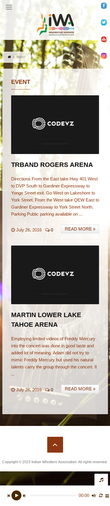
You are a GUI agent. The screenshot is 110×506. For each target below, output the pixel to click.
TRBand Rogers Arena (52, 164)
